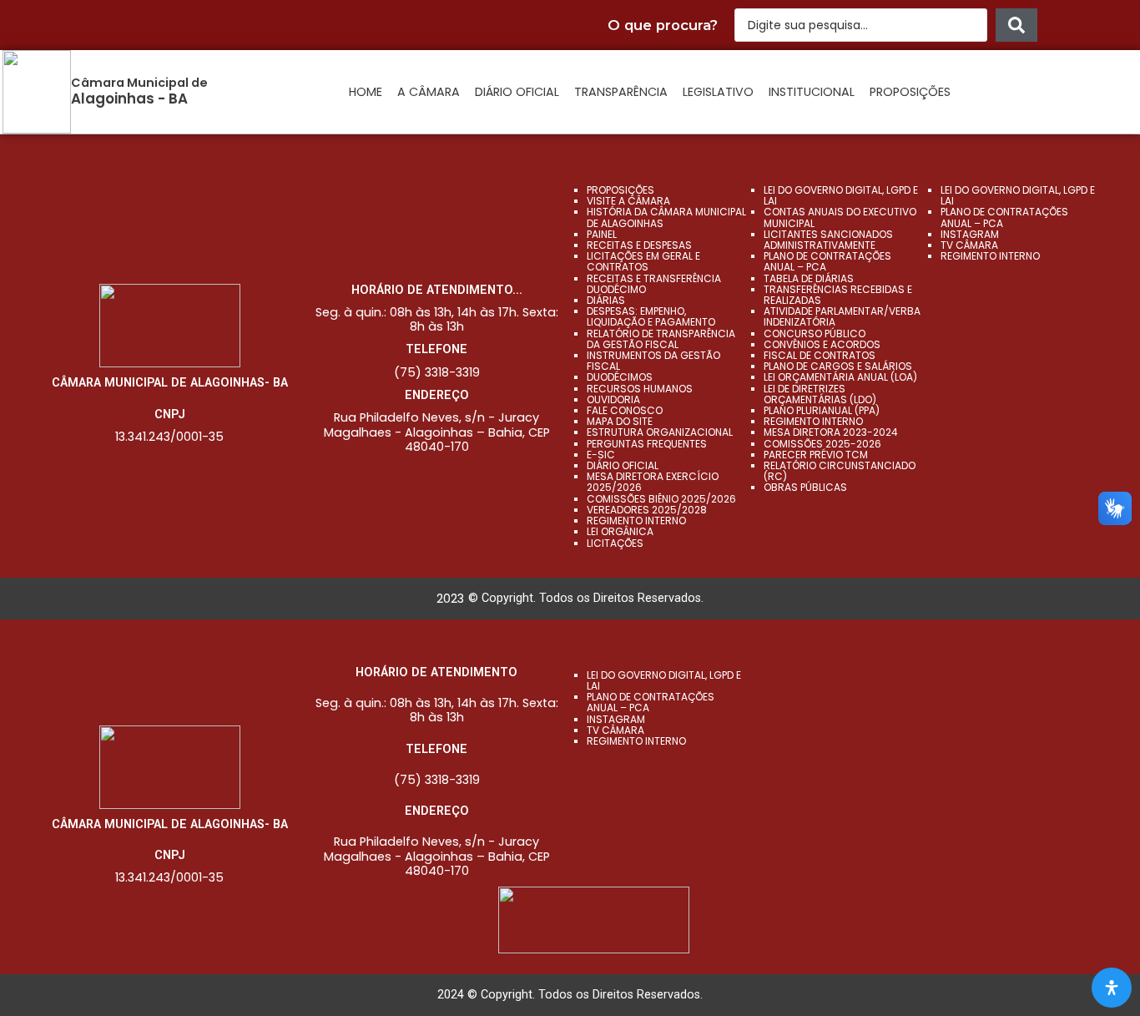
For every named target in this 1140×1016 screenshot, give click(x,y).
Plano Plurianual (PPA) (822, 410)
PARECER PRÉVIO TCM (816, 454)
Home (365, 91)
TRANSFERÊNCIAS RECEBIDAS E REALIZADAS (838, 294)
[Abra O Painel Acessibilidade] (1112, 988)
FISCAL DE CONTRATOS (819, 355)
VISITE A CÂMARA (628, 201)
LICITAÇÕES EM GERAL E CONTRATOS (643, 261)
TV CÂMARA (969, 245)
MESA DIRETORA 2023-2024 (831, 432)
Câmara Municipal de (139, 82)
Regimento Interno (636, 520)
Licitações (615, 543)
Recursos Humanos (640, 389)
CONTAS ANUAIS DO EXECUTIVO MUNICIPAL (840, 217)
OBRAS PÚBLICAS (805, 487)
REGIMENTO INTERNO (813, 421)
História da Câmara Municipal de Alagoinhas (666, 217)
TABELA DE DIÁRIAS (809, 278)
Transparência (621, 91)
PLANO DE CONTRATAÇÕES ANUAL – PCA (827, 261)
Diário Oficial (517, 91)
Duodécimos (620, 377)
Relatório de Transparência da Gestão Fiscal (661, 338)
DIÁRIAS (606, 300)
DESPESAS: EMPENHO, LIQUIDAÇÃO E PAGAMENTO (651, 316)
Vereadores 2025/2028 (647, 510)
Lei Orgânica (620, 531)
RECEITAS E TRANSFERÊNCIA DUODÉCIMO (654, 283)
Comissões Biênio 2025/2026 (661, 499)
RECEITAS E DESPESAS (639, 245)
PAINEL (602, 234)
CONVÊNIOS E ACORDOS (822, 344)
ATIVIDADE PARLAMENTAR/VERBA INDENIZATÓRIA (842, 316)
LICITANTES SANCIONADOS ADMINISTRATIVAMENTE (828, 239)
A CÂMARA (428, 91)
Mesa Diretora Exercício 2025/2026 (653, 481)
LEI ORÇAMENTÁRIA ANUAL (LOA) (840, 377)
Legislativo (718, 91)
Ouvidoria (613, 399)
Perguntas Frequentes (647, 444)
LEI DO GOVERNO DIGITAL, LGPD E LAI (841, 195)
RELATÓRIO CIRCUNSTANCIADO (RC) (840, 470)
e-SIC (601, 454)
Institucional (812, 91)
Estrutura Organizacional (660, 432)
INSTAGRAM (970, 234)
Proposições (910, 91)
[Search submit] (1016, 25)
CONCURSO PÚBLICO (814, 333)
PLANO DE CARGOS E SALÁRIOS (838, 366)
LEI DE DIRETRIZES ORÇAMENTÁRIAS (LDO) (820, 394)
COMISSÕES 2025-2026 (822, 444)
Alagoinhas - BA (129, 98)
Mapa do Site (620, 421)
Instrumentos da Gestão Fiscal (653, 360)
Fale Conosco (625, 410)
